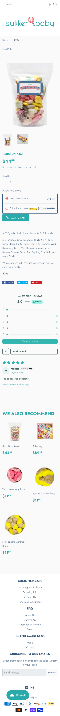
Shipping (7, 167)
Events (30, 629)
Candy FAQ (30, 620)
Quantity (6, 176)
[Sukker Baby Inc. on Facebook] (26, 688)
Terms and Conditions (30, 602)
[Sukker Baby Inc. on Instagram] (32, 688)
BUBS (16, 39)
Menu (9, 4)
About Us (30, 615)
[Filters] (5, 351)
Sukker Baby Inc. (31, 697)
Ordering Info (30, 592)
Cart (55, 4)
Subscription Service (30, 624)
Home (5, 39)
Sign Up (52, 672)
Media (30, 642)
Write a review (30, 341)
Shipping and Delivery (30, 587)
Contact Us (30, 597)
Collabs (30, 647)
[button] (30, 309)
